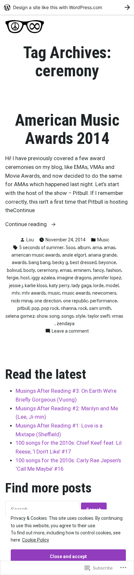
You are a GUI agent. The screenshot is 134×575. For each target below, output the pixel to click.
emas (66, 270)
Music (103, 239)
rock (82, 308)
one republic (75, 300)
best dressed (83, 262)
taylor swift (98, 316)
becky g (60, 262)
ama (97, 247)
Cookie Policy (35, 540)
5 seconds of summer (41, 247)
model (112, 285)
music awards (76, 293)
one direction (47, 300)
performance (103, 300)
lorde (98, 285)
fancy (98, 270)
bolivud (14, 270)
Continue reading (26, 225)
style (81, 316)
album (83, 247)
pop (35, 308)
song (54, 316)
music (54, 293)
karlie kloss (36, 285)
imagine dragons (74, 277)
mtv (16, 293)
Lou (30, 239)
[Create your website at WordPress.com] (67, 7)
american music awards (35, 255)
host (25, 277)
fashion (113, 270)
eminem (82, 270)
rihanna (68, 308)
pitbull (23, 308)
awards (19, 262)
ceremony (47, 270)
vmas (117, 316)
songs (67, 316)
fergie (13, 277)
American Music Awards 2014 (67, 129)
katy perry (59, 285)
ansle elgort (74, 255)
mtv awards (34, 293)
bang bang (39, 262)
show (42, 316)
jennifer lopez (107, 277)
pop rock (50, 308)
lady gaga (81, 285)
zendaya (65, 323)
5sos (70, 247)
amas (109, 247)
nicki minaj (22, 300)
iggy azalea (43, 277)
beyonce (107, 262)
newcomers (104, 293)
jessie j (16, 285)
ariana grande (102, 255)
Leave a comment (70, 331)
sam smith (100, 308)
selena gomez (20, 316)
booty (29, 270)
